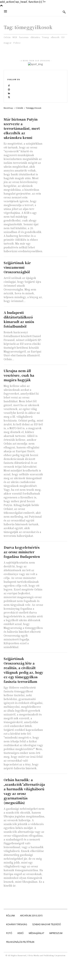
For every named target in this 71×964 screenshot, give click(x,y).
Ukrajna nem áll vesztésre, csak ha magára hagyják (19, 375)
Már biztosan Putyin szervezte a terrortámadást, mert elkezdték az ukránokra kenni (22, 128)
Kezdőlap (8, 108)
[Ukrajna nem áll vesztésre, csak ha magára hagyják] (56, 374)
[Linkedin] (9, 93)
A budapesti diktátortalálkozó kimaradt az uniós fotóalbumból (19, 319)
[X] (9, 97)
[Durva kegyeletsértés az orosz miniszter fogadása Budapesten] (56, 550)
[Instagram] (9, 89)
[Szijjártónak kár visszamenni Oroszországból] (56, 266)
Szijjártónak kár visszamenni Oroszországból (17, 267)
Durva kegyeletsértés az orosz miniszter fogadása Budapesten (22, 552)
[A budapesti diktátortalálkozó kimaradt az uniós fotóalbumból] (56, 315)
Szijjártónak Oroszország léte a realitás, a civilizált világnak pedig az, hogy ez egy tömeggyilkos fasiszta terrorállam (23, 670)
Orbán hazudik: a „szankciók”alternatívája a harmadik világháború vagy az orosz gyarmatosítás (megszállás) (24, 791)
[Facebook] (9, 85)
